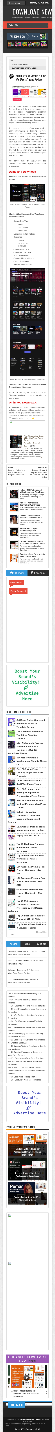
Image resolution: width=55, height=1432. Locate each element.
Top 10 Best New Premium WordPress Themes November (30, 859)
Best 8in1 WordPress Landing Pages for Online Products (29, 772)
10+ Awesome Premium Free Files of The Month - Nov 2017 (31, 881)
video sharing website (32, 455)
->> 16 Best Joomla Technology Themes (24, 1067)
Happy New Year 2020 (27, 835)
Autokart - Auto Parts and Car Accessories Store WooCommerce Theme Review (27, 1151)
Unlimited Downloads (23, 402)
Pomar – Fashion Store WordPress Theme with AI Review (27, 1198)
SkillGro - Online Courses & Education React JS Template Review (30, 723)
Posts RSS (19, 1429)
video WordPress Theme (32, 457)
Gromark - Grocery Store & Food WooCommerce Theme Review (27, 1174)
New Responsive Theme (26, 451)
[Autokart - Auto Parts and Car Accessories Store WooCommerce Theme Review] (27, 1387)
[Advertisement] (27, 1321)
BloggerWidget (41, 932)
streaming (29, 453)
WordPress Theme (20, 64)
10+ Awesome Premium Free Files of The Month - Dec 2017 (31, 870)
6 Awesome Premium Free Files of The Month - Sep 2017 (29, 893)
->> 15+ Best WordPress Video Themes (24, 1080)
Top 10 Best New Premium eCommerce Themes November (30, 847)
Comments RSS (33, 1429)
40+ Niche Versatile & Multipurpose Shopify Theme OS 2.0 (31, 761)
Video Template (16, 457)
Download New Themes (31, 1419)
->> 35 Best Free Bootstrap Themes (22, 1077)
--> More (11, 935)
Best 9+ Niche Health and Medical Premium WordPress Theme (31, 804)
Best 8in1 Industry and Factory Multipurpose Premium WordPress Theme (30, 792)
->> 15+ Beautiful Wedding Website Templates (27, 1006)
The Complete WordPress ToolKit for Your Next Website (29, 735)
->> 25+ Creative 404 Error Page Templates (26, 1058)
